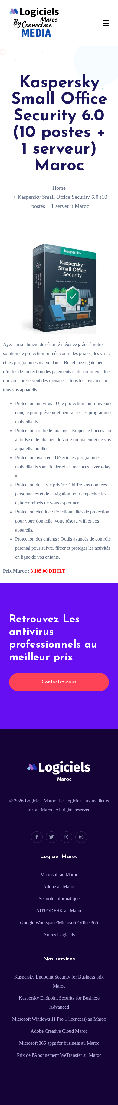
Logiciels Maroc (40, 800)
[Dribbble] (66, 837)
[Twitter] (51, 837)
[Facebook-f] (37, 837)
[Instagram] (81, 837)
